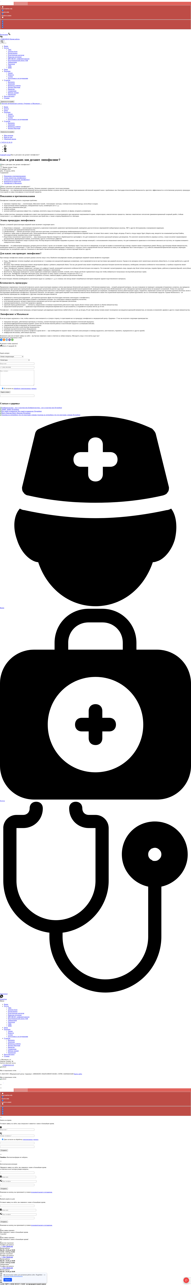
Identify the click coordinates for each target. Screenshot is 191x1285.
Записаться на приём (7, 101)
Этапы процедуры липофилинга (15, 178)
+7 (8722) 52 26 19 (6, 142)
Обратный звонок (10, 139)
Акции (10, 114)
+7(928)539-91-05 (8, 1065)
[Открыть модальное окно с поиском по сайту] (2, 42)
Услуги (6, 109)
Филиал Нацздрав (14, 128)
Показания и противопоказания (15, 176)
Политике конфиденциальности (13, 1276)
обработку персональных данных (25, 388)
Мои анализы (8, 135)
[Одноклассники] (4, 340)
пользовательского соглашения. (41, 1192)
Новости (11, 116)
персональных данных (30, 1139)
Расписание (4, 34)
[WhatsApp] (12, 340)
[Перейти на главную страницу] (20, 103)
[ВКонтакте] (1, 340)
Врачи (6, 107)
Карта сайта (78, 1074)
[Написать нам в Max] (5, 149)
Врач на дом (8, 137)
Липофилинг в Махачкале (13, 183)
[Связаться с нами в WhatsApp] (5, 147)
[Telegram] (7, 340)
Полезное (7, 112)
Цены (6, 110)
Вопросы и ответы (14, 126)
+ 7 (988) (6, 1246)
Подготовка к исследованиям (18, 119)
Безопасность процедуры (12, 181)
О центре (7, 121)
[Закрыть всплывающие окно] (1, 1084)
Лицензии (11, 125)
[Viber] (9, 340)
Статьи (10, 117)
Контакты (11, 123)
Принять (7, 1280)
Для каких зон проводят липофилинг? (17, 179)
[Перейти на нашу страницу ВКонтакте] (5, 151)
